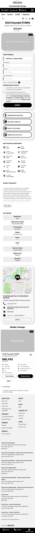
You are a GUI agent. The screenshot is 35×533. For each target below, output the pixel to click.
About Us (21, 415)
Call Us (17, 320)
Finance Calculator (7, 427)
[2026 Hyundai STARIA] (17, 341)
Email (5, 69)
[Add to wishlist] (23, 18)
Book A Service (6, 433)
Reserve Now (25, 376)
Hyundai (9, 14)
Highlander (26, 14)
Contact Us (21, 413)
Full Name (6, 62)
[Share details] (29, 19)
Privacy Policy (19, 97)
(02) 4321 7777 (12, 304)
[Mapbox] (8, 292)
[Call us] (26, 19)
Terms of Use (22, 427)
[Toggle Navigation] (32, 10)
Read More (7, 206)
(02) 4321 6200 (9, 498)
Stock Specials (6, 419)
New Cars (4, 401)
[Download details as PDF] (33, 19)
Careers (20, 418)
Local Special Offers (7, 416)
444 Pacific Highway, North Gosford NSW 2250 (18, 307)
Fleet (19, 407)
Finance (4, 425)
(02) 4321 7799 (9, 456)
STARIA (17, 14)
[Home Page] (17, 2)
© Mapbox (28, 293)
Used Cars (5, 406)
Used (3, 14)
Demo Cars (5, 403)
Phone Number (8, 75)
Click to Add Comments (10, 82)
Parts (19, 401)
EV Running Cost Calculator (6, 409)
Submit (17, 105)
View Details (9, 376)
